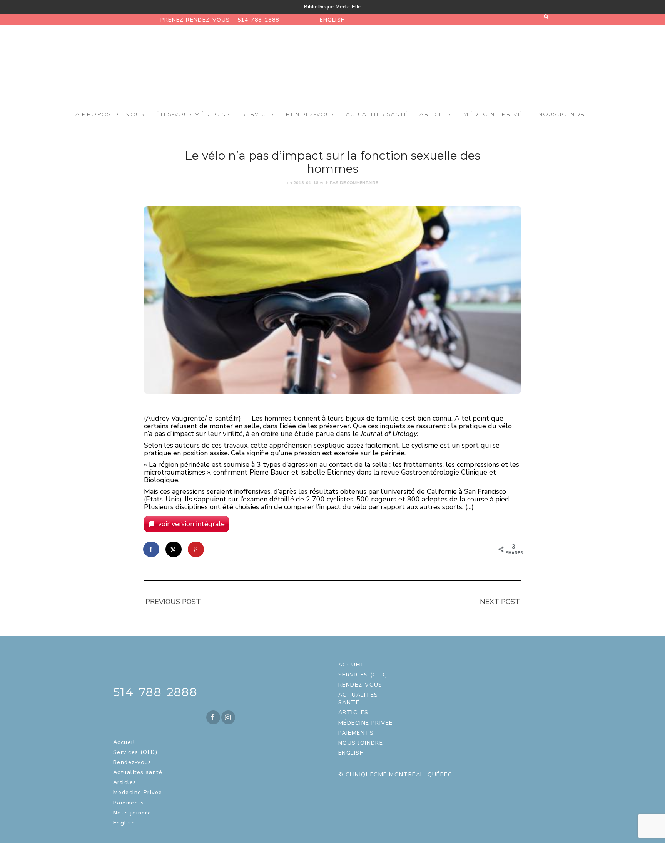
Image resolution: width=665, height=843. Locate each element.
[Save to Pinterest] (196, 549)
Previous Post (173, 601)
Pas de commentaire (354, 183)
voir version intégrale (191, 523)
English (333, 20)
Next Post (500, 601)
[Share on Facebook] (151, 549)
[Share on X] (174, 549)
